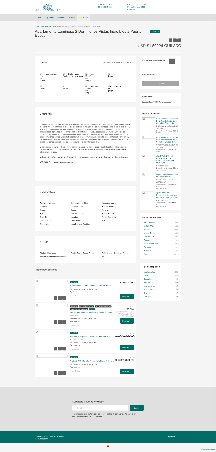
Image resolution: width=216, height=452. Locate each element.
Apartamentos (149, 272)
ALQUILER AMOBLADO (86, 306)
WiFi (103, 220)
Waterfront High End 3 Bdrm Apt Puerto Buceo (90, 336)
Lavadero (74, 217)
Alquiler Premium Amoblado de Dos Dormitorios (167, 175)
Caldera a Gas (45, 220)
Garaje (73, 210)
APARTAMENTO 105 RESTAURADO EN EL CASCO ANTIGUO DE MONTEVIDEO (165, 159)
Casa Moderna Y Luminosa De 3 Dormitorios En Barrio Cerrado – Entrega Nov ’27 (167, 120)
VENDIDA (147, 250)
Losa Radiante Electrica (80, 224)
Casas (146, 275)
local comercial (149, 286)
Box (41, 213)
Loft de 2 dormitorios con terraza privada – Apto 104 (92, 312)
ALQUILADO (149, 226)
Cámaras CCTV (77, 206)
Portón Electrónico (109, 217)
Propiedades (49, 18)
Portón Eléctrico (108, 213)
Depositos (148, 279)
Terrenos (147, 296)
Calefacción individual (79, 203)
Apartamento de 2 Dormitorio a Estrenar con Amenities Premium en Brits (167, 194)
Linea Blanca (76, 220)
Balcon (42, 210)
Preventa (147, 247)
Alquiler (155, 31)
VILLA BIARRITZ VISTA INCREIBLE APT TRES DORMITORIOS (92, 360)
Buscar (161, 83)
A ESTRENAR (149, 222)
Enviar (136, 408)
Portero (105, 210)
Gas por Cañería (77, 213)
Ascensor (43, 206)
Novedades (61, 18)
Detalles (125, 296)
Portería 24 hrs (108, 206)
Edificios (147, 282)
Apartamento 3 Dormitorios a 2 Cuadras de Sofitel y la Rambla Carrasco (92, 285)
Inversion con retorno (79, 309)
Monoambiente (150, 289)
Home (39, 18)
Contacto (72, 18)
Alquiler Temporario (103, 306)
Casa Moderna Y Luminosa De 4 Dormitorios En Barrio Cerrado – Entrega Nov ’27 (167, 139)
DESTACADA (149, 236)
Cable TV (43, 217)
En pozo (147, 240)
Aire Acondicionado (47, 203)
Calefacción (44, 224)
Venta (92, 309)
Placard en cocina (109, 203)
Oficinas (147, 293)
